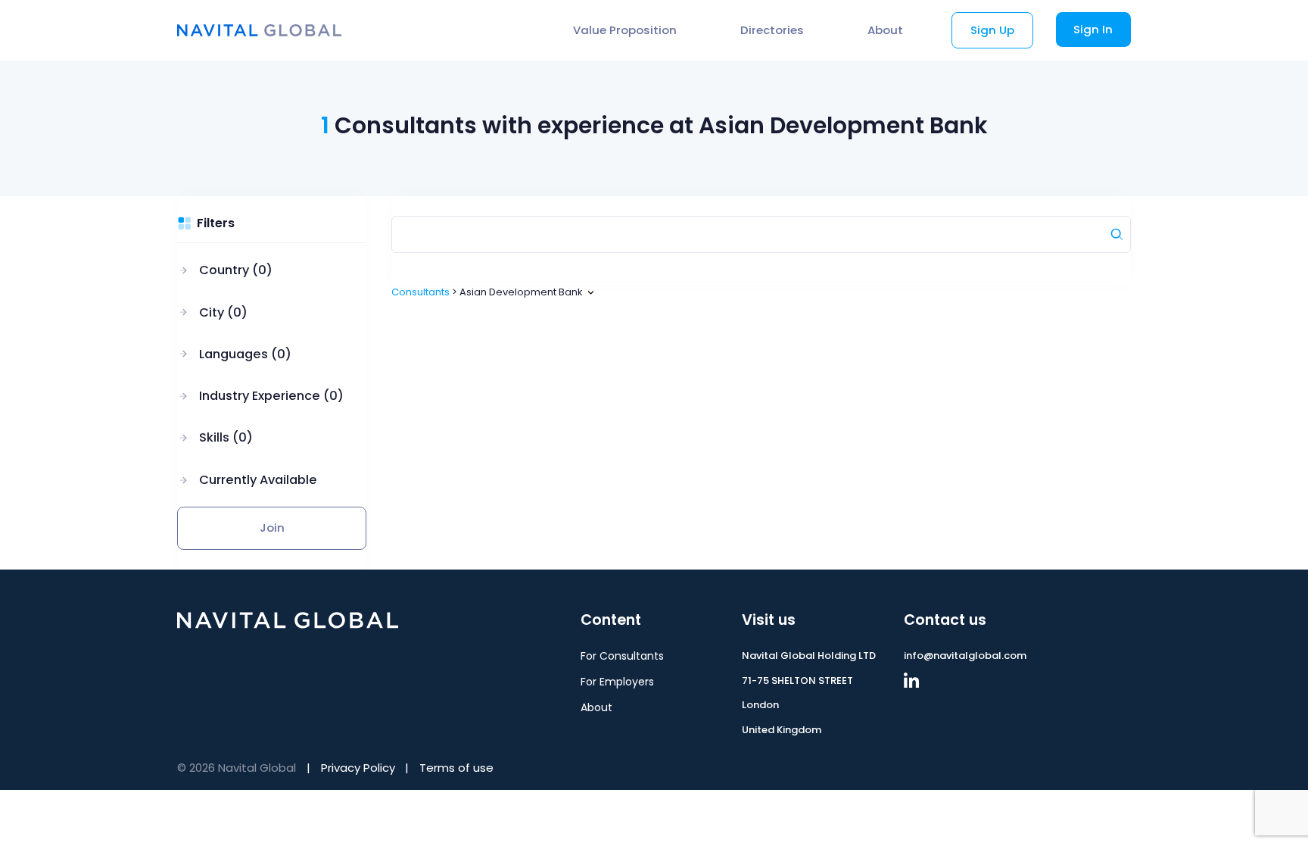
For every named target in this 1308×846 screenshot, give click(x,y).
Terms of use (456, 768)
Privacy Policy (358, 768)
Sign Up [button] (992, 30)
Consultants (420, 292)
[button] (260, 271)
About (885, 30)
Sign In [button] (1093, 29)
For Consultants (622, 655)
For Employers (617, 681)
